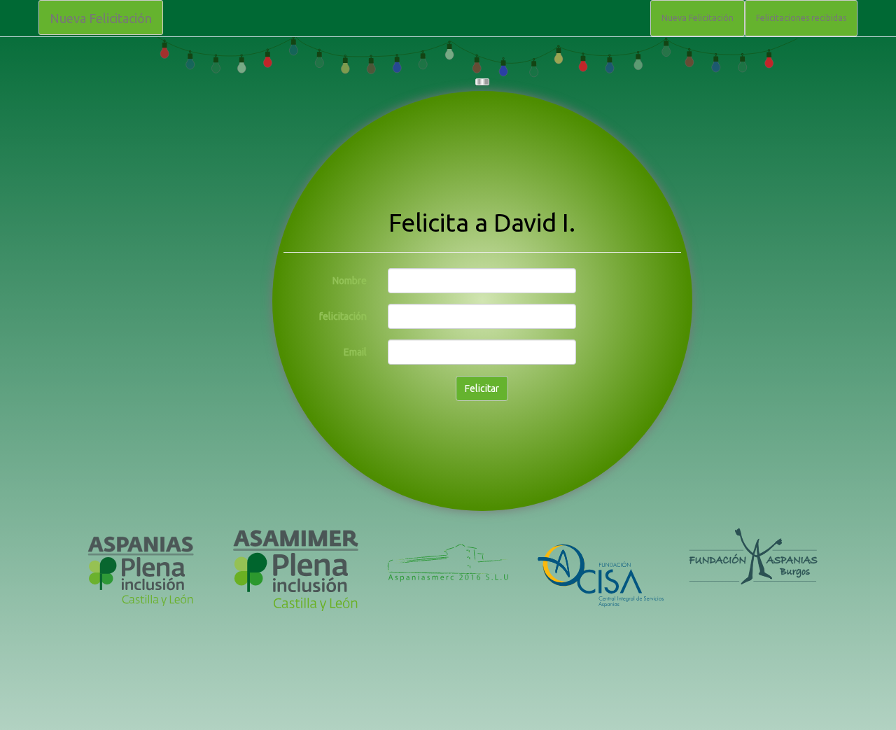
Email (355, 352)
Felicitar (482, 388)
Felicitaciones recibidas (801, 17)
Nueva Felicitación (101, 18)
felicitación (343, 316)
